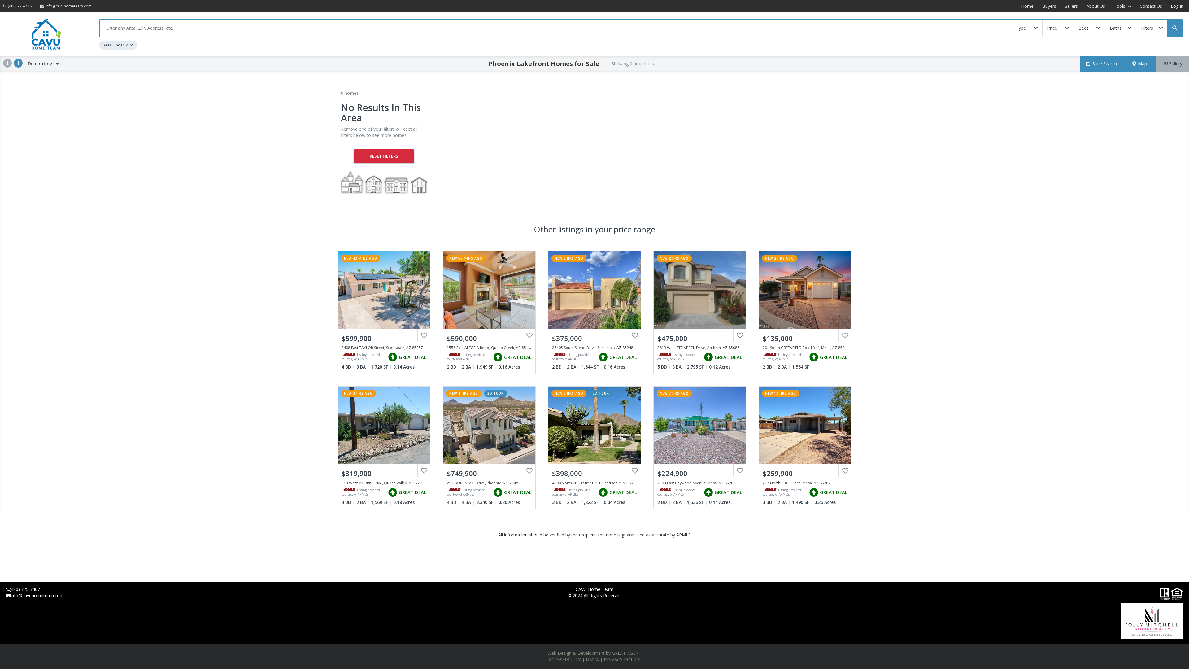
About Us (1096, 6)
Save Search (1104, 64)
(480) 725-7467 (25, 589)
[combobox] (555, 28)
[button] (1139, 64)
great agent (627, 653)
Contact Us (1151, 6)
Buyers (1049, 6)
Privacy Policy (622, 659)
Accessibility (565, 659)
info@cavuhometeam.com (37, 595)
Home (1027, 6)
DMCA (592, 659)
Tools (1120, 6)
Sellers (1071, 6)
